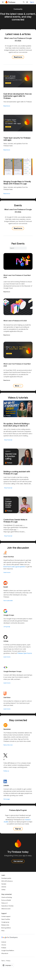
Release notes (5, 925)
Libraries (3, 887)
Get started (18, 861)
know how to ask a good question (14, 567)
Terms (3, 960)
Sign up (18, 829)
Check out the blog (6, 897)
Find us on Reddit (6, 900)
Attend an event (5, 908)
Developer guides (6, 878)
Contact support (5, 916)
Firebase (3, 947)
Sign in (32, 2)
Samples (3, 884)
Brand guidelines (6, 928)
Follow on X (4, 903)
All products (4, 953)
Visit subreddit (8, 600)
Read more (18, 57)
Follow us (6, 771)
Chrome (3, 945)
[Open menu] (3, 2)
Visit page (6, 799)
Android (3, 942)
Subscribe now (7, 745)
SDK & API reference (7, 881)
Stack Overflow (5, 919)
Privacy (8, 960)
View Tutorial (8, 440)
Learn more (6, 572)
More (18, 386)
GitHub (3, 889)
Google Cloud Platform (7, 950)
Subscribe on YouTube (7, 906)
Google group (5, 922)
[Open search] (24, 2)
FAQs (2, 930)
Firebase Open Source (24, 653)
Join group (6, 626)
